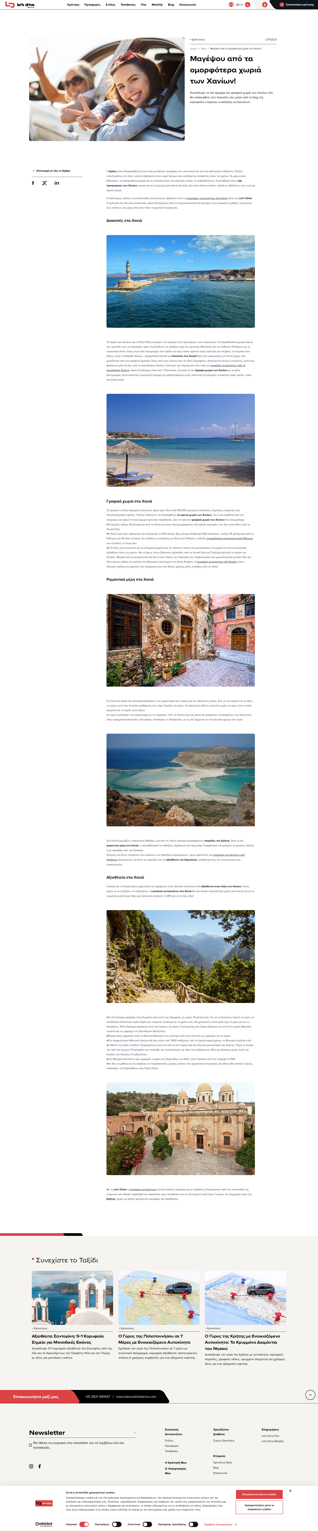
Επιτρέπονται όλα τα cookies (259, 1494)
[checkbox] (30, 1445)
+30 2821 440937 (97, 1396)
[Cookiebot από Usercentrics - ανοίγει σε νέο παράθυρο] (43, 1524)
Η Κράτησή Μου (175, 1462)
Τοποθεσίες (128, 4)
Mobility (157, 4)
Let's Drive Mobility (273, 1441)
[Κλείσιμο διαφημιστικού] (290, 1491)
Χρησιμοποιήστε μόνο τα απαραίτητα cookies (259, 1507)
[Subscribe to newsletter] (134, 1432)
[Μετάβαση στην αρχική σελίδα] (19, 4)
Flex (143, 4)
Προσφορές (92, 4)
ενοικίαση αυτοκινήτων (142, 1189)
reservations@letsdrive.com (136, 1396)
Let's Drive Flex (270, 1436)
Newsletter (47, 1432)
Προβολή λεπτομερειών (218, 1524)
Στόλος (110, 4)
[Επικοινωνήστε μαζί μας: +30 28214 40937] (247, 4)
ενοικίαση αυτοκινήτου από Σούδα (217, 561)
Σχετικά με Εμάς (222, 1462)
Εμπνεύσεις (198, 39)
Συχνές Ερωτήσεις (224, 1440)
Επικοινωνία (188, 4)
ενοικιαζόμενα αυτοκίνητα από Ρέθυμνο (229, 538)
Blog (171, 4)
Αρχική (193, 48)
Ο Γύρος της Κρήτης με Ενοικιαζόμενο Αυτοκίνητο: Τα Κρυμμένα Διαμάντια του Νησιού (242, 1342)
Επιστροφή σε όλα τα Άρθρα (53, 171)
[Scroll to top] (310, 1395)
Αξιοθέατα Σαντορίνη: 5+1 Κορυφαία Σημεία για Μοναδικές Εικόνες (68, 1339)
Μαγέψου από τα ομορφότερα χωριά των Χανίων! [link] (235, 48)
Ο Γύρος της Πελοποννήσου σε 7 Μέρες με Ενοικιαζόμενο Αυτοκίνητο (154, 1339)
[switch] (117, 1524)
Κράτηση (73, 4)
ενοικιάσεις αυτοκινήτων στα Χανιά (206, 198)
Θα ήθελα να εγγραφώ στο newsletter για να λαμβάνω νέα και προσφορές (78, 1445)
